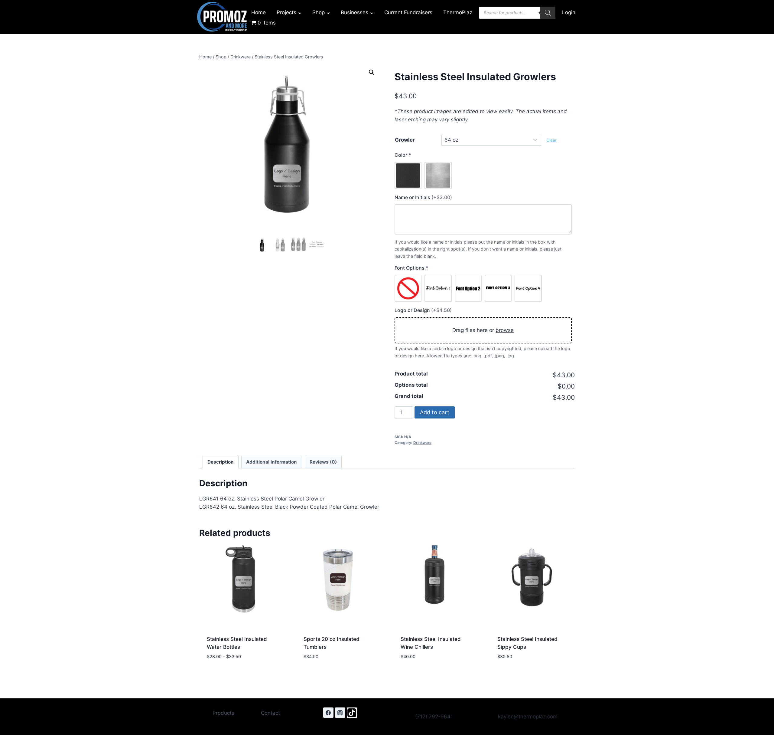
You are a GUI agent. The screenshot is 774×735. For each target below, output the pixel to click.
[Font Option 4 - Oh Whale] (528, 288)
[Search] (547, 13)
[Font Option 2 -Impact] (468, 288)
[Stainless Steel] (438, 175)
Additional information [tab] (271, 462)
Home (258, 12)
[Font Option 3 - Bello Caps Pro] (498, 288)
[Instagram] (340, 712)
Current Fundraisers (408, 12)
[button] (371, 72)
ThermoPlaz (457, 12)
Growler (405, 140)
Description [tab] (220, 462)
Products (223, 713)
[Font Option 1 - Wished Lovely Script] (438, 288)
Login (568, 12)
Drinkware (422, 442)
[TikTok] (352, 712)
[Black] (408, 175)
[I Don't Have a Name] (408, 288)
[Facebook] (328, 712)
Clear (551, 140)
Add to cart (434, 412)
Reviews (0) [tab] (323, 462)
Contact (270, 713)
